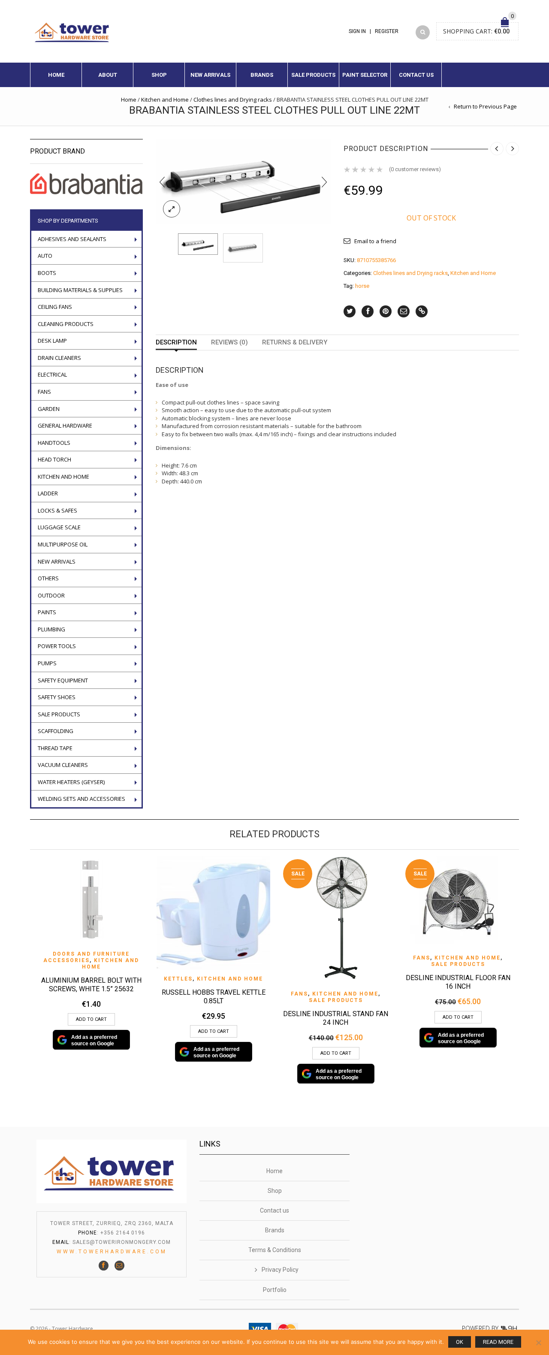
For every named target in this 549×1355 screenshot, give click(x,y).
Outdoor (51, 595)
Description (176, 342)
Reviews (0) (229, 342)
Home (56, 75)
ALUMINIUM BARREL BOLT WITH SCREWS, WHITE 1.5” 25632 (91, 984)
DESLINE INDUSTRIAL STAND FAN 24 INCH (335, 1018)
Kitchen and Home (165, 99)
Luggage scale (59, 527)
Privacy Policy (280, 1269)
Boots (47, 273)
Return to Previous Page (485, 106)
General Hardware (65, 425)
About (107, 75)
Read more (498, 1342)
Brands (261, 75)
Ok (459, 1342)
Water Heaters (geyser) (71, 782)
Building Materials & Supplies (80, 290)
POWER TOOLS (57, 646)
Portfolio (275, 1289)
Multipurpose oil (62, 544)
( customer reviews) (415, 169)
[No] (538, 1342)
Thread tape (55, 748)
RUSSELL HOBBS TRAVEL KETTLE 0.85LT (213, 996)
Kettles (178, 979)
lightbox (171, 208)
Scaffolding (55, 731)
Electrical (52, 374)
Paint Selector (364, 75)
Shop (159, 75)
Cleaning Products (66, 324)
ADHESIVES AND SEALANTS (72, 239)
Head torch (54, 459)
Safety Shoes (56, 697)
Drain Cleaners (59, 358)
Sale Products (313, 75)
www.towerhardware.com (112, 1252)
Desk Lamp (52, 340)
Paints (47, 612)
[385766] (243, 248)
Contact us (416, 75)
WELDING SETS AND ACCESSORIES (81, 799)
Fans (44, 391)
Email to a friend (375, 241)
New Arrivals (210, 75)
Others (48, 578)
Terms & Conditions (274, 1249)
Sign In (357, 31)
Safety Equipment (63, 680)
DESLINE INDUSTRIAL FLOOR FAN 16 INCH (458, 982)
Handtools (54, 443)
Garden (49, 409)
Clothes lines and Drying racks (232, 99)
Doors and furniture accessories (86, 957)
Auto (45, 256)
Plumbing (51, 629)
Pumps (47, 663)
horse (362, 286)
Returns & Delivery (294, 342)
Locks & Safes (57, 510)
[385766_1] (243, 181)
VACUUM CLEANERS (63, 765)
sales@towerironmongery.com (121, 1242)
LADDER (48, 493)
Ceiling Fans (55, 307)
